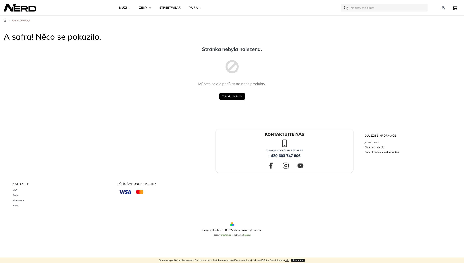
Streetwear (18, 200)
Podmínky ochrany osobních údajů (381, 151)
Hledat (345, 8)
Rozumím (298, 260)
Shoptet (247, 235)
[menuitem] (125, 7)
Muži (15, 190)
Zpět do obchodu (232, 96)
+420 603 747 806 (284, 155)
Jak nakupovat (371, 142)
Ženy (15, 195)
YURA (16, 205)
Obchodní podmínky (374, 147)
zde (287, 260)
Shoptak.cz (226, 235)
